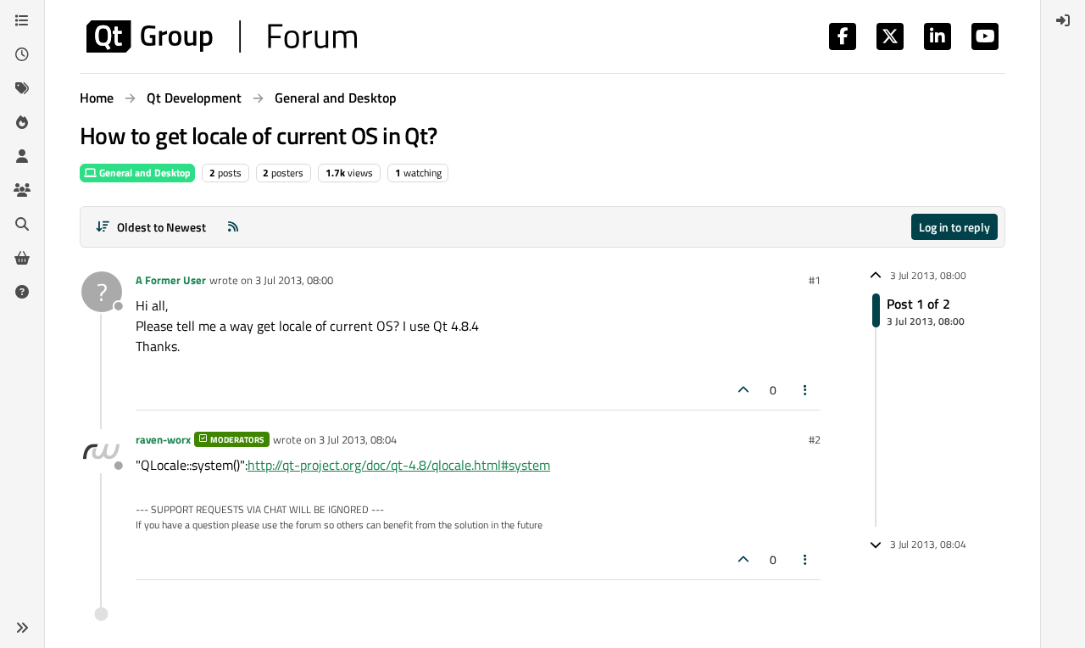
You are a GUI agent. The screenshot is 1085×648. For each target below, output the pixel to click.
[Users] (22, 156)
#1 (815, 279)
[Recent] (22, 54)
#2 (815, 439)
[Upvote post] (743, 390)
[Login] (1063, 20)
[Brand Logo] (221, 36)
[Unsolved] (22, 291)
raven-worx (163, 439)
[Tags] (22, 88)
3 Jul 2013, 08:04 (358, 439)
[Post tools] (806, 390)
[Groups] (22, 190)
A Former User (171, 279)
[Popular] (22, 122)
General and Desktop (144, 173)
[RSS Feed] (233, 227)
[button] (22, 627)
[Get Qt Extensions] (22, 257)
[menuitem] (1063, 20)
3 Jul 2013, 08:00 (294, 279)
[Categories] (22, 20)
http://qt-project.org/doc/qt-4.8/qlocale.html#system (399, 465)
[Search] (22, 223)
